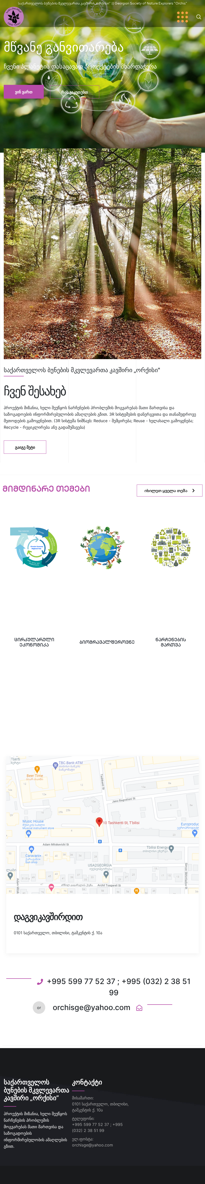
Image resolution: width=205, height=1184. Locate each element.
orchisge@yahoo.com (92, 1144)
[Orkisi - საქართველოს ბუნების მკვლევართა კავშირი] (14, 16)
